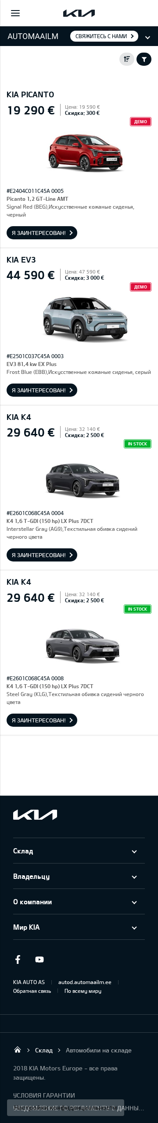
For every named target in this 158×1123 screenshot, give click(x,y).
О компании (32, 901)
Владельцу (31, 876)
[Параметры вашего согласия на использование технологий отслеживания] (65, 1107)
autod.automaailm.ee (84, 982)
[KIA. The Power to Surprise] (35, 814)
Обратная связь (32, 991)
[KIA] (79, 13)
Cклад (23, 850)
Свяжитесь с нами (101, 36)
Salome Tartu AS (17, 1049)
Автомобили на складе (99, 1050)
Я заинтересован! (39, 232)
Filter (143, 59)
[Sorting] (126, 59)
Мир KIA (26, 927)
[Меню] (15, 13)
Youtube (39, 959)
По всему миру (83, 991)
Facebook (17, 959)
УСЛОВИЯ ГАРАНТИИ (44, 1095)
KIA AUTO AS (29, 982)
